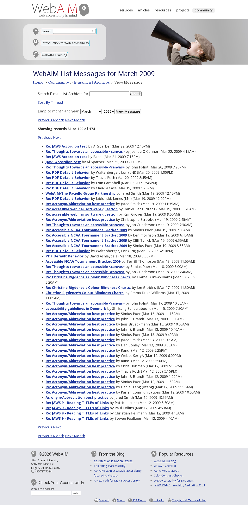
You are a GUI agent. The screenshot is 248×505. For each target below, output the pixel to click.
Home (38, 82)
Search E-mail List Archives (60, 93)
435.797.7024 (43, 471)
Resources (163, 10)
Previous (45, 137)
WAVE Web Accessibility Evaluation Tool (179, 485)
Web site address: (42, 489)
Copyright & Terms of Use (189, 500)
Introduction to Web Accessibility (65, 43)
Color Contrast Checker (168, 475)
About (121, 500)
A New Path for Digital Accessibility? (117, 480)
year (75, 111)
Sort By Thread (50, 102)
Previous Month (51, 120)
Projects (183, 10)
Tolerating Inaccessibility (109, 466)
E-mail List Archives (92, 82)
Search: (47, 31)
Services (126, 10)
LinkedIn (158, 500)
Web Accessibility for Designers (174, 480)
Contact (104, 500)
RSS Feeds (139, 500)
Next (57, 137)
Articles (144, 10)
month (57, 111)
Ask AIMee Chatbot (166, 470)
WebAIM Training (54, 55)
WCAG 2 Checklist (165, 466)
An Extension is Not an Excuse (113, 461)
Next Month (75, 120)
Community (204, 10)
